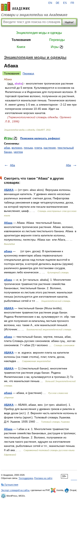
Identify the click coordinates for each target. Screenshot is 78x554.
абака (8, 251)
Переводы (57, 40)
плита (38, 147)
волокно (17, 147)
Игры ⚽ (57, 47)
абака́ (8, 392)
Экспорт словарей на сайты (15, 490)
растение (50, 147)
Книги (21, 47)
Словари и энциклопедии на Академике (34, 15)
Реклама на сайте (43, 478)
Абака (8, 222)
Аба (12, 165)
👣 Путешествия (9, 484)
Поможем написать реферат (40, 138)
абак (7, 147)
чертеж (18, 151)
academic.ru (15, 6)
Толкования (21, 40)
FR (72, 3)
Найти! (69, 22)
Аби (68, 165)
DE (57, 3)
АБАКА (9, 189)
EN (50, 3)
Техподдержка (26, 478)
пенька (28, 147)
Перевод (28, 73)
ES (65, 3)
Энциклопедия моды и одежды (39, 33)
